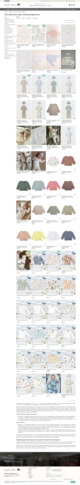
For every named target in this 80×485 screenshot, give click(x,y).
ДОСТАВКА (30, 472)
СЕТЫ (63, 9)
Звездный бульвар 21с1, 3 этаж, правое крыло (13, 461)
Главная (5, 11)
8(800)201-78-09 (49, 469)
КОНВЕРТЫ (37, 9)
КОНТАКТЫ (30, 474)
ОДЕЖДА (8, 9)
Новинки (29, 18)
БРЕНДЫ (29, 470)
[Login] (72, 5)
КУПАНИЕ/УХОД (52, 9)
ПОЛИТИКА (30, 477)
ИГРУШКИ (41, 9)
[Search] (5, 9)
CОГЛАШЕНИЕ (30, 476)
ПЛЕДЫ (28, 9)
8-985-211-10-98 (7, 460)
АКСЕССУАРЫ (58, 9)
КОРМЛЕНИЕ (46, 9)
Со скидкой (34, 18)
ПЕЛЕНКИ (32, 9)
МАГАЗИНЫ (30, 469)
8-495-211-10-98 (45, 5)
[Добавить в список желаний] (30, 42)
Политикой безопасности (19, 482)
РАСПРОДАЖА (68, 9)
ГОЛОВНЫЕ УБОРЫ (22, 9)
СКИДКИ (29, 473)
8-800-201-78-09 (34, 5)
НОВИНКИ (73, 9)
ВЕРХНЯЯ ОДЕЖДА (14, 9)
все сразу (70, 22)
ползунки (36, 403)
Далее (74, 22)
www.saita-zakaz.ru (15, 476)
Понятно (73, 482)
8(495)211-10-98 (49, 470)
